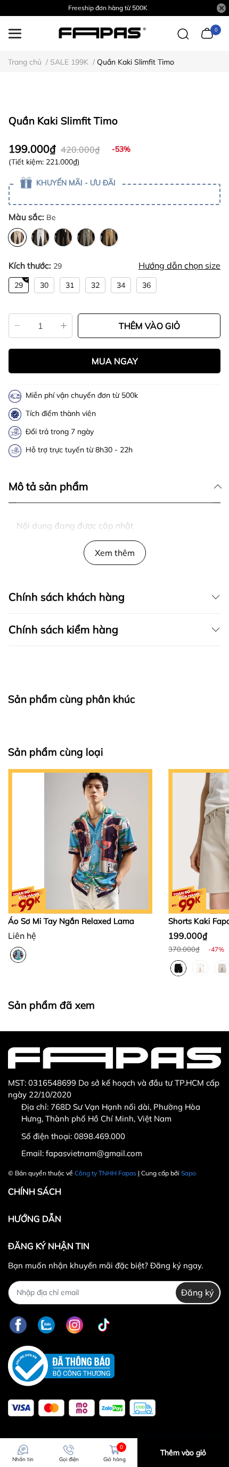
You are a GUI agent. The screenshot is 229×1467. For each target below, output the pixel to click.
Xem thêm (115, 552)
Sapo (188, 1173)
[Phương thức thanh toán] (82, 1408)
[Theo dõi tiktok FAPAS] (104, 1325)
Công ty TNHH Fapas (105, 1173)
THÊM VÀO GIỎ (149, 325)
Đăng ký (197, 1292)
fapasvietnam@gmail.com (94, 1153)
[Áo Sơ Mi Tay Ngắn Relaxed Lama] (80, 841)
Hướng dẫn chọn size (179, 265)
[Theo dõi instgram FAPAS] (74, 1325)
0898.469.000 (99, 1136)
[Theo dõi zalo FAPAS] (46, 1325)
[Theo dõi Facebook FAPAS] (18, 1325)
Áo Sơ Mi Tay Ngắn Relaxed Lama (71, 921)
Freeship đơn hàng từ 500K (108, 8)
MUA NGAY (115, 361)
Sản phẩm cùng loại (55, 752)
